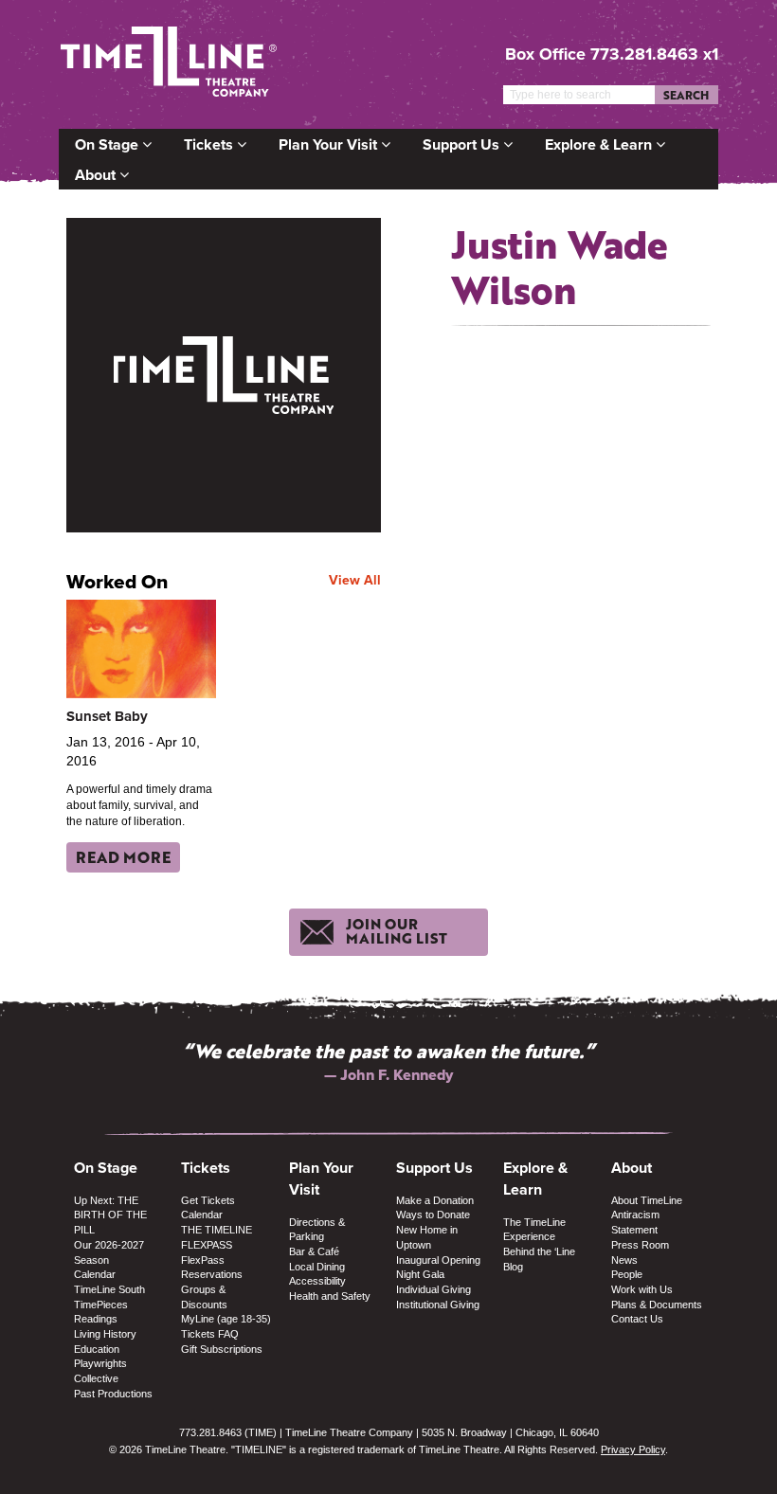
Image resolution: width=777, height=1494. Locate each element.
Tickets (210, 144)
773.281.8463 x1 (654, 54)
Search (686, 94)
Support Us (463, 144)
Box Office (545, 54)
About (97, 175)
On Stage (108, 144)
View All (355, 579)
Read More (123, 857)
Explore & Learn (600, 144)
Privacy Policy (633, 1449)
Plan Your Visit (330, 144)
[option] (388, 1075)
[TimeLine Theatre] (169, 64)
